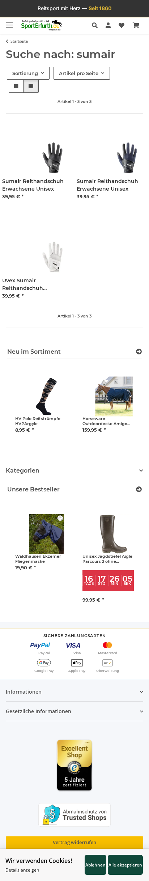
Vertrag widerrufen (74, 842)
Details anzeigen (22, 870)
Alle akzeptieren (125, 865)
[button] (97, 25)
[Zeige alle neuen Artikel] (139, 351)
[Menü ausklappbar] (9, 21)
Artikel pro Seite (78, 73)
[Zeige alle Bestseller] (139, 489)
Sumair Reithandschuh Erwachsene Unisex (33, 185)
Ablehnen (95, 865)
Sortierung (25, 73)
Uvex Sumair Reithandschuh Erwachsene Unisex (28, 284)
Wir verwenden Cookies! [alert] (38, 861)
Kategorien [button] (22, 470)
